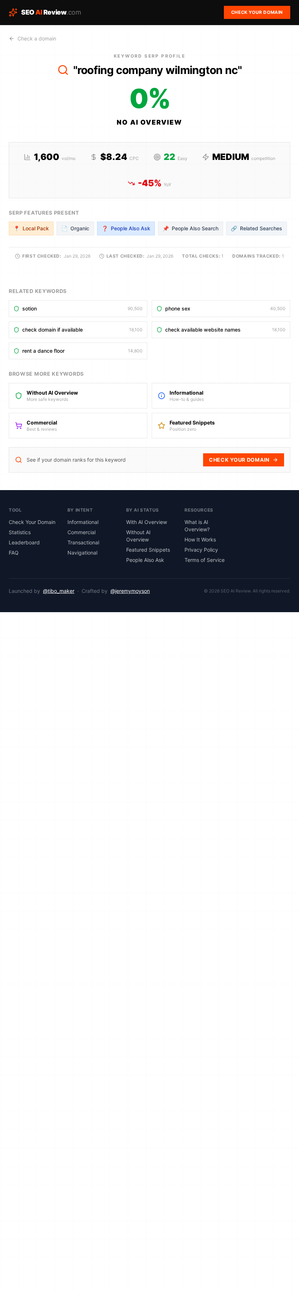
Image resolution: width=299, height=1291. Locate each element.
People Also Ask (145, 560)
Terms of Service (205, 560)
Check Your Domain (239, 460)
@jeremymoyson (130, 591)
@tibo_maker (58, 591)
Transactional (83, 542)
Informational (82, 522)
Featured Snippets (148, 550)
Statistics (20, 532)
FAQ (14, 552)
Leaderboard (24, 542)
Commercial (81, 532)
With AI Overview (146, 522)
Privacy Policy (201, 550)
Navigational (82, 552)
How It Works (200, 539)
